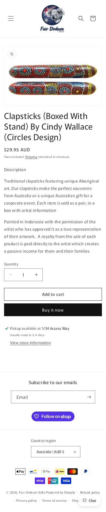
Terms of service (54, 500)
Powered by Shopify (60, 492)
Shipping (31, 157)
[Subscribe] (89, 397)
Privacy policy (26, 500)
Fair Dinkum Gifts (32, 492)
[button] (11, 18)
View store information (30, 342)
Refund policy (90, 492)
